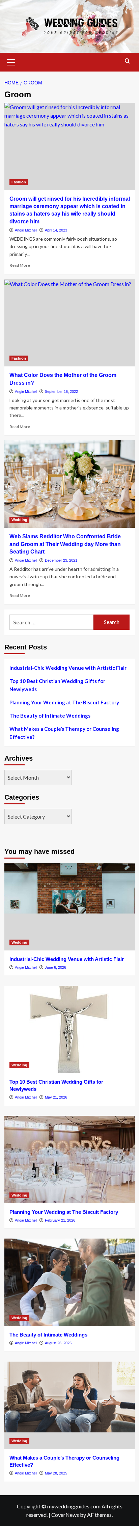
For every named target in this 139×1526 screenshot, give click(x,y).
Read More (19, 265)
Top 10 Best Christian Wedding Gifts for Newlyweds (57, 685)
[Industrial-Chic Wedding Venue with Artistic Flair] (69, 906)
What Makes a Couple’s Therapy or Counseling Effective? (64, 733)
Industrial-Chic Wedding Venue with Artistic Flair (68, 668)
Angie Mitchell (26, 230)
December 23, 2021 (61, 560)
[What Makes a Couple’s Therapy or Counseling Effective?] (69, 1405)
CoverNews (65, 1514)
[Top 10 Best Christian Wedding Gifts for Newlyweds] (69, 1029)
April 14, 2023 (56, 230)
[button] (11, 61)
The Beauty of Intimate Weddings (49, 715)
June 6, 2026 (55, 967)
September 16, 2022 (61, 391)
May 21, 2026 (56, 1097)
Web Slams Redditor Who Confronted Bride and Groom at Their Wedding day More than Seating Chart (65, 544)
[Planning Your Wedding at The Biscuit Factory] (69, 1159)
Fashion (18, 182)
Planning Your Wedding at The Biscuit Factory (64, 702)
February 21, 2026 (60, 1220)
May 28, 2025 (56, 1473)
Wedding (19, 520)
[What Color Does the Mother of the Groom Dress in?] (69, 322)
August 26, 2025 (58, 1343)
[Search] (127, 61)
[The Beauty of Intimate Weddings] (69, 1282)
